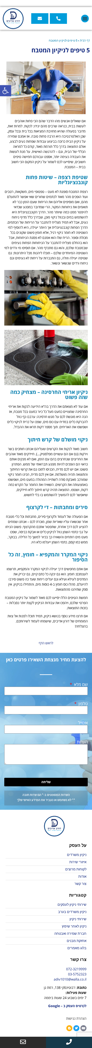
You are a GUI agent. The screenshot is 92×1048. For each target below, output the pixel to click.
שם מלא (80, 684)
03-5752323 (77, 974)
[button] (5, 90)
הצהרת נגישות (76, 1018)
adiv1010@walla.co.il (70, 979)
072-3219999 (76, 969)
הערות (82, 742)
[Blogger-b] (69, 1028)
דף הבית (85, 40)
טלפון (82, 704)
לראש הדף (46, 643)
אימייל (83, 723)
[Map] (83, 1028)
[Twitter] (76, 1028)
